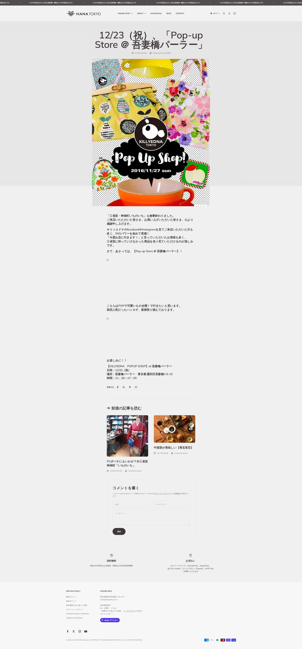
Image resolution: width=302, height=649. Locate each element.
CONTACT (180, 13)
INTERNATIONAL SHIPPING (77, 614)
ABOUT (140, 13)
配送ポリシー (71, 597)
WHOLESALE (156, 13)
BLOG (168, 13)
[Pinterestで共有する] (130, 387)
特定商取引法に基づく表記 (76, 605)
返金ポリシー (71, 601)
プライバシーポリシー (162, 493)
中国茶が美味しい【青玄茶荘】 (173, 447)
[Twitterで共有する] (123, 387)
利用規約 (177, 493)
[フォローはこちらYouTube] (85, 631)
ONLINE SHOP (124, 13)
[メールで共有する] (136, 387)
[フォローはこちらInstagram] (79, 631)
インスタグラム (129, 611)
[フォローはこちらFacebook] (67, 631)
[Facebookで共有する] (117, 387)
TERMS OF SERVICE (74, 618)
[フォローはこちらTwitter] (73, 631)
